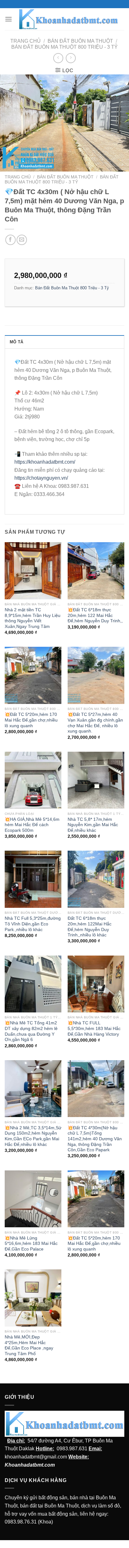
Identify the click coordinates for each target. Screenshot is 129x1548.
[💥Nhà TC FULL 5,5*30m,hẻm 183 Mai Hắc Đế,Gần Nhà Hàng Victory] (96, 984)
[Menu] (8, 19)
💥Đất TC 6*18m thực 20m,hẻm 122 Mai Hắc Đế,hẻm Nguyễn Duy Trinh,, (95, 615)
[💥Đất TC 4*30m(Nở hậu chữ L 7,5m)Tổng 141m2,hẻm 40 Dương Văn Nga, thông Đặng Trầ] (96, 1088)
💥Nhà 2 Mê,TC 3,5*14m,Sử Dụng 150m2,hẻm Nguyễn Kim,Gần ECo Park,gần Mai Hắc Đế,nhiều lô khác (33, 1136)
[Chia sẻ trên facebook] (10, 240)
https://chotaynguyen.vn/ (41, 478)
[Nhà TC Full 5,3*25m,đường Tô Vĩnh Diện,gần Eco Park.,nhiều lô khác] (33, 879)
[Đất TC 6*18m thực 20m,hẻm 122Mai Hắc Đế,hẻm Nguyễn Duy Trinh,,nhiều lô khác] (96, 879)
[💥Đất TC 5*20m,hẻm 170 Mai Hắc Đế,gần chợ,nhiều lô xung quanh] (33, 675)
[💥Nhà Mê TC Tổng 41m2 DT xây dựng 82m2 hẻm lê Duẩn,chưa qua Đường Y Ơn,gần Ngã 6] (33, 984)
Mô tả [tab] (16, 342)
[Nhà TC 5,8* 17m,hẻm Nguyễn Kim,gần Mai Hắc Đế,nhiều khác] (96, 780)
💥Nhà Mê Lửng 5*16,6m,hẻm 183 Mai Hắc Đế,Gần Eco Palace (31, 1243)
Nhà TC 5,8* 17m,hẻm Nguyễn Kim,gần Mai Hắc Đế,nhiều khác (93, 825)
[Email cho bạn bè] (22, 240)
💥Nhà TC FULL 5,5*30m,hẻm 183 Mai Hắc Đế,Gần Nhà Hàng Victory (94, 1028)
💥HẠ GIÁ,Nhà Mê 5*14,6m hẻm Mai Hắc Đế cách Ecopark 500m (32, 825)
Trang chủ (25, 41)
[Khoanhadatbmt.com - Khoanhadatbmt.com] (68, 19)
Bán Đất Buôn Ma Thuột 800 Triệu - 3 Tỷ (64, 47)
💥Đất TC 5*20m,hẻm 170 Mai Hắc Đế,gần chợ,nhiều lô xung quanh (31, 720)
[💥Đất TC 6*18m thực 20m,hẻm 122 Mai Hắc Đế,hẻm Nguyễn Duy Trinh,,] (96, 570)
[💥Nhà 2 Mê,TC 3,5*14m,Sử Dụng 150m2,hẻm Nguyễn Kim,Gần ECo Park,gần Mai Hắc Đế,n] (33, 1088)
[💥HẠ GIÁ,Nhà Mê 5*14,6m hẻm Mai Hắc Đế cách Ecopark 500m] (33, 780)
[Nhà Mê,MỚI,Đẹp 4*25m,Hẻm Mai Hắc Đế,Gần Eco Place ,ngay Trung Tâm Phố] (33, 1297)
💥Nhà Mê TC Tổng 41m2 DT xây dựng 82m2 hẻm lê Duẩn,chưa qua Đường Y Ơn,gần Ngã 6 (31, 1031)
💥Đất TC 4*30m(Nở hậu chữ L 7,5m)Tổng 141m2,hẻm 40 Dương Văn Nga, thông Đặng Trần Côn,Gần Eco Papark (95, 1139)
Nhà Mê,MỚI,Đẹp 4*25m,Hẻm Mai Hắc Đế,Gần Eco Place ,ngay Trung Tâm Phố (29, 1345)
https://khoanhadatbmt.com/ (44, 462)
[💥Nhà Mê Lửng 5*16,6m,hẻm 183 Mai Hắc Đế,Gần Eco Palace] (33, 1198)
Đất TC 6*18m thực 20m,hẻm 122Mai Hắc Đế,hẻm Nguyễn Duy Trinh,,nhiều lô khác (89, 926)
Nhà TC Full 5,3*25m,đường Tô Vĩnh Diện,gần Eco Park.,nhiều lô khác (33, 924)
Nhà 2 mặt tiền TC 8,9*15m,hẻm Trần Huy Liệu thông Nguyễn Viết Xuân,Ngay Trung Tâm (32, 618)
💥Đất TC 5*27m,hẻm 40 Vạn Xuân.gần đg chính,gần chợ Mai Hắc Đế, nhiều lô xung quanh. (95, 722)
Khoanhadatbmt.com (30, 1465)
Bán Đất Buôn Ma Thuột (80, 41)
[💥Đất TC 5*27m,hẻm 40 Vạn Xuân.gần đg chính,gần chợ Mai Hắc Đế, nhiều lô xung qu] (96, 675)
